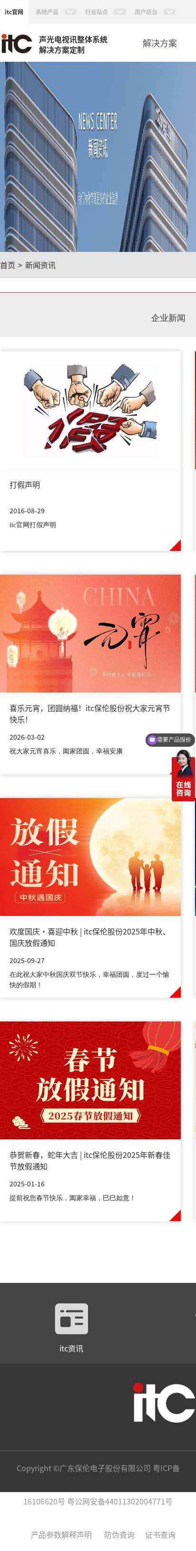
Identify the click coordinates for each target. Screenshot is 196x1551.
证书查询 (160, 1534)
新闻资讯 (40, 264)
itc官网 (14, 12)
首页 (7, 264)
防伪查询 (119, 1534)
